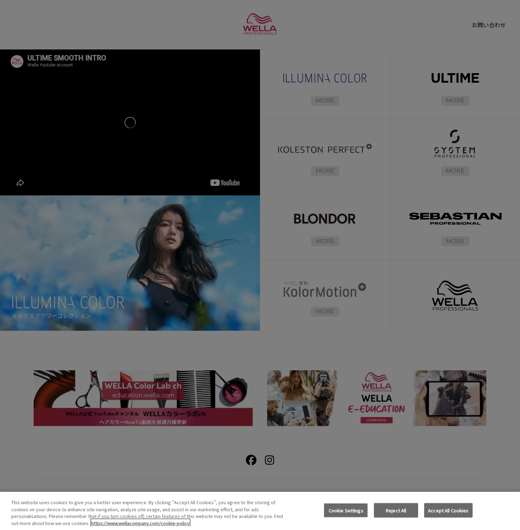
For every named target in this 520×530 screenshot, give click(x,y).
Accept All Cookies (448, 510)
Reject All (396, 510)
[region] (260, 511)
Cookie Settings (346, 510)
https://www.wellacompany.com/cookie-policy (140, 522)
